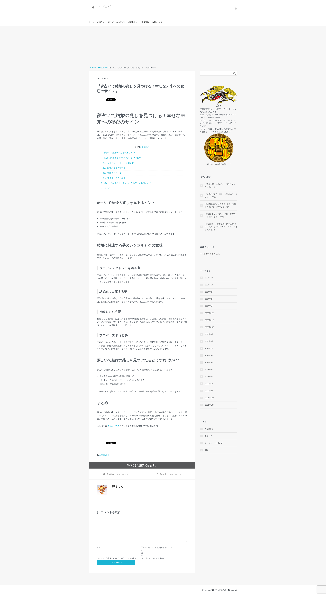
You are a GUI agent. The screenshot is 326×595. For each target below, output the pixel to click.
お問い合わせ (157, 22)
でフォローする (117, 474)
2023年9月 (209, 334)
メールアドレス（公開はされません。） (156, 548)
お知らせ (100, 22)
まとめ (105, 188)
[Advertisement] (163, 45)
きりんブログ (101, 7)
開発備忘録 (144, 22)
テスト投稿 (204, 254)
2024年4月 (209, 292)
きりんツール (113, 425)
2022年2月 (209, 391)
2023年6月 (209, 355)
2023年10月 (210, 327)
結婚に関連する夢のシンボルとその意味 (121, 158)
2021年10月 (210, 405)
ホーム (91, 22)
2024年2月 (209, 299)
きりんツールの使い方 (116, 22)
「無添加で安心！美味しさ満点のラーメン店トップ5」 (221, 195)
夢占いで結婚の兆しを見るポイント (119, 152)
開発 (206, 450)
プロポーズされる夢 (114, 178)
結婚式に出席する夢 (114, 168)
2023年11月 (209, 320)
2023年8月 (209, 341)
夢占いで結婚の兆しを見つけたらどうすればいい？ (126, 183)
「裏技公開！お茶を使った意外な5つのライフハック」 (220, 185)
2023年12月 (210, 313)
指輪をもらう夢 (112, 173)
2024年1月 (209, 306)
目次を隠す (144, 147)
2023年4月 (209, 370)
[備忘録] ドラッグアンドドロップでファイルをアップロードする (221, 215)
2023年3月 (209, 377)
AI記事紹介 (132, 22)
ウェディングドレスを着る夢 (118, 163)
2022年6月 (209, 384)
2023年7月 (209, 348)
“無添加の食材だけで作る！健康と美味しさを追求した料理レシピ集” (220, 205)
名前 (98, 548)
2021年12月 (210, 398)
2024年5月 (209, 285)
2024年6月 (209, 278)
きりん (214, 254)
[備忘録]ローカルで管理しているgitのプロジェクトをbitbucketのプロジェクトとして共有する (221, 227)
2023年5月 (209, 362)
